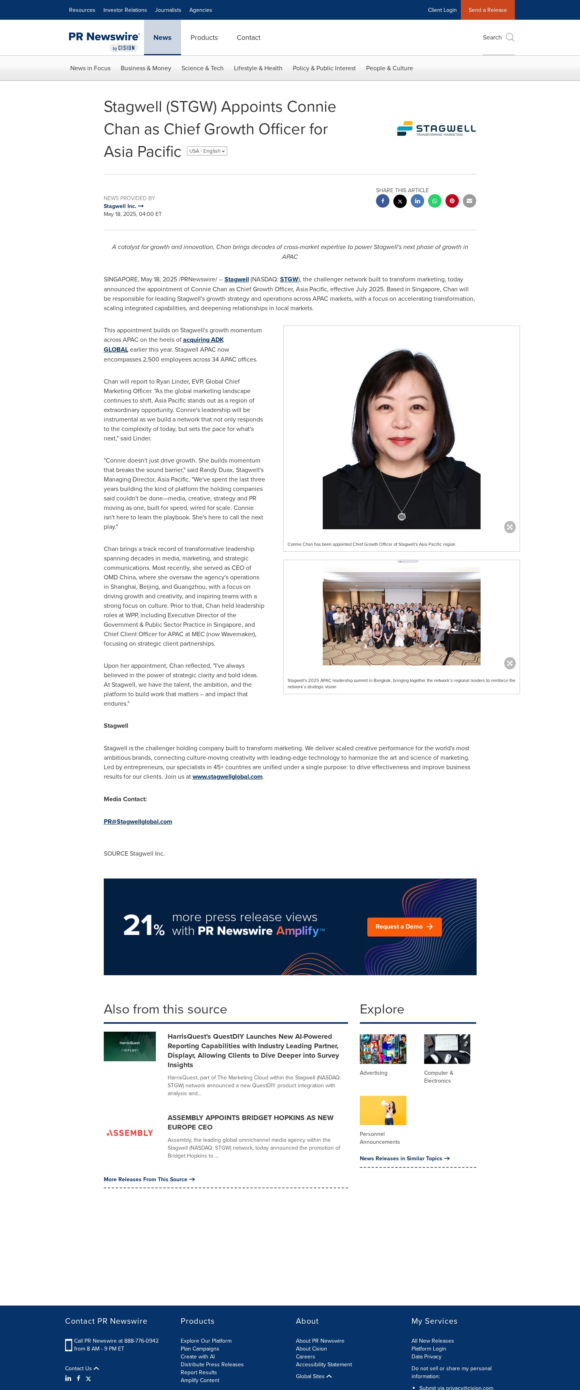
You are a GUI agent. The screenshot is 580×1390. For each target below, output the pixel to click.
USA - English (205, 151)
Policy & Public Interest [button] (324, 68)
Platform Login (429, 1349)
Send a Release (488, 10)
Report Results (199, 1372)
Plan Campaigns (200, 1349)
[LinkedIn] (69, 1378)
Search (492, 37)
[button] (402, 427)
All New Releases (433, 1341)
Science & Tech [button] (202, 68)
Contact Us (79, 1368)
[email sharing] (469, 202)
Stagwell (237, 279)
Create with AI (198, 1356)
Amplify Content (200, 1380)
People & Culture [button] (389, 68)
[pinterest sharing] (452, 202)
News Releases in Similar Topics (401, 1158)
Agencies (200, 10)
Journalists (168, 10)
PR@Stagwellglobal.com (138, 821)
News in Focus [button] (90, 68)
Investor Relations (125, 10)
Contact (248, 37)
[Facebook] (78, 1378)
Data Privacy (427, 1356)
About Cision (311, 1349)
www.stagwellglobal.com (228, 776)
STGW (289, 279)
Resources (82, 10)
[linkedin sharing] (417, 202)
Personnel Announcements (380, 1138)
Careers (305, 1356)
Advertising (373, 1073)
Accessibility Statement (324, 1364)
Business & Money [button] (146, 68)
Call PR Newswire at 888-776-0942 (116, 1341)
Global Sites (311, 1376)
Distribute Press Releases (212, 1364)
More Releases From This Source (145, 1179)
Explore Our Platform (206, 1341)
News (162, 37)
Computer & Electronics (438, 1077)
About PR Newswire (320, 1341)
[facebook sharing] (382, 202)
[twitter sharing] (400, 202)
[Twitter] (88, 1378)
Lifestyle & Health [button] (258, 68)
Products (204, 37)
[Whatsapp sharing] (435, 202)
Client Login (442, 10)
